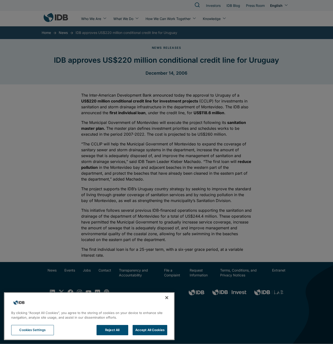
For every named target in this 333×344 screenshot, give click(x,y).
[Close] (166, 297)
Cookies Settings (32, 330)
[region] (89, 316)
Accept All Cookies (150, 330)
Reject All (112, 330)
